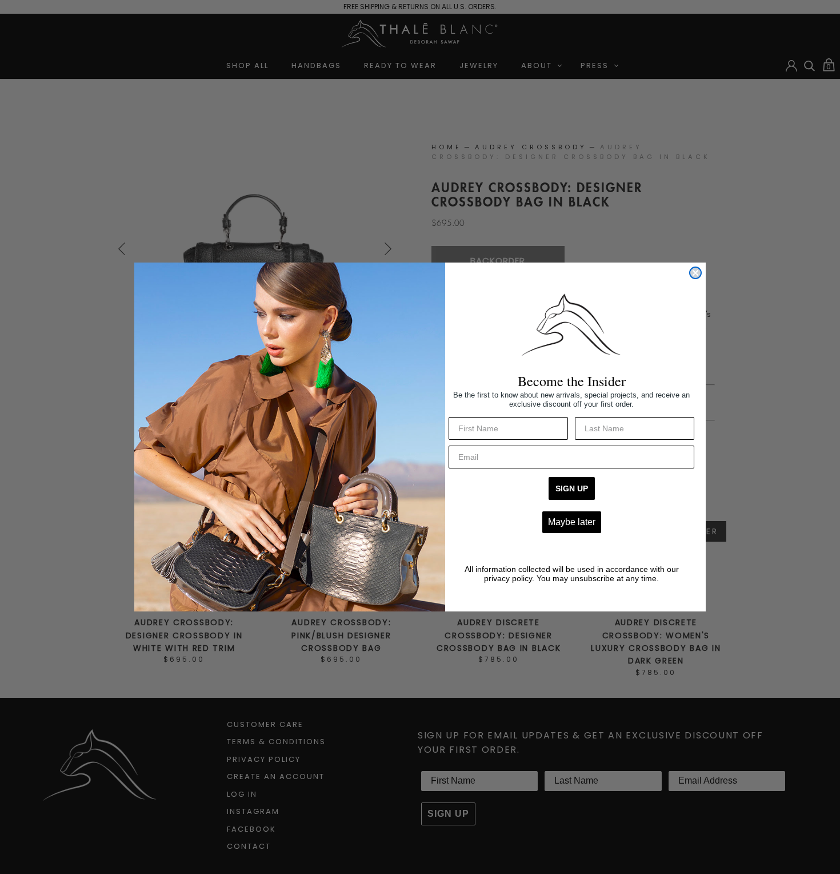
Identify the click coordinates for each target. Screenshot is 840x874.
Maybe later (571, 522)
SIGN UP (571, 488)
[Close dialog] (695, 273)
